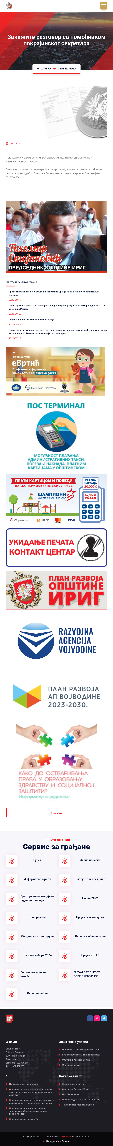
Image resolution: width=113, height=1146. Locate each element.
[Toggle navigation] (103, 6)
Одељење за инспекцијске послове (80, 1049)
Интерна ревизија (71, 1065)
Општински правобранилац (76, 1060)
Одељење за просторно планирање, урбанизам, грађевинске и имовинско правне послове (28, 1111)
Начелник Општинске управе (23, 1084)
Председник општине (73, 1084)
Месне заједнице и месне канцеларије (81, 1099)
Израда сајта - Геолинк (58, 1141)
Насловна (44, 68)
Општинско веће (70, 1094)
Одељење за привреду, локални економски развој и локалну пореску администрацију (31, 1101)
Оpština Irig (56, 813)
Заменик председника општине (78, 1104)
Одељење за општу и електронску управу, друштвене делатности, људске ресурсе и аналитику (30, 1092)
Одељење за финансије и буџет (25, 1119)
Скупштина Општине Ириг (75, 1089)
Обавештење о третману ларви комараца (31, 319)
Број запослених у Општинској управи (81, 1054)
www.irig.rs (66, 1136)
